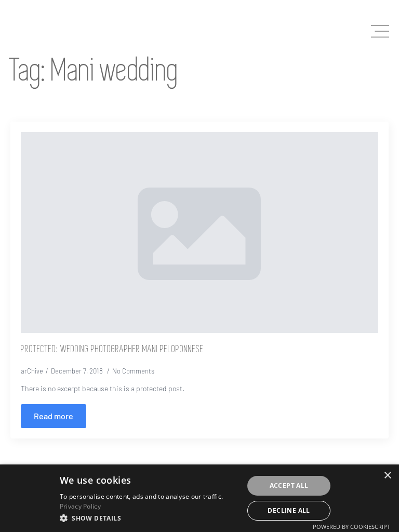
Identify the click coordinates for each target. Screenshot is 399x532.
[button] (149, 518)
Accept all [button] (289, 485)
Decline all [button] (289, 510)
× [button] (387, 476)
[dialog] (199, 498)
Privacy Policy (80, 506)
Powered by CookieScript (351, 526)
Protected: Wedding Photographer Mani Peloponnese (112, 349)
